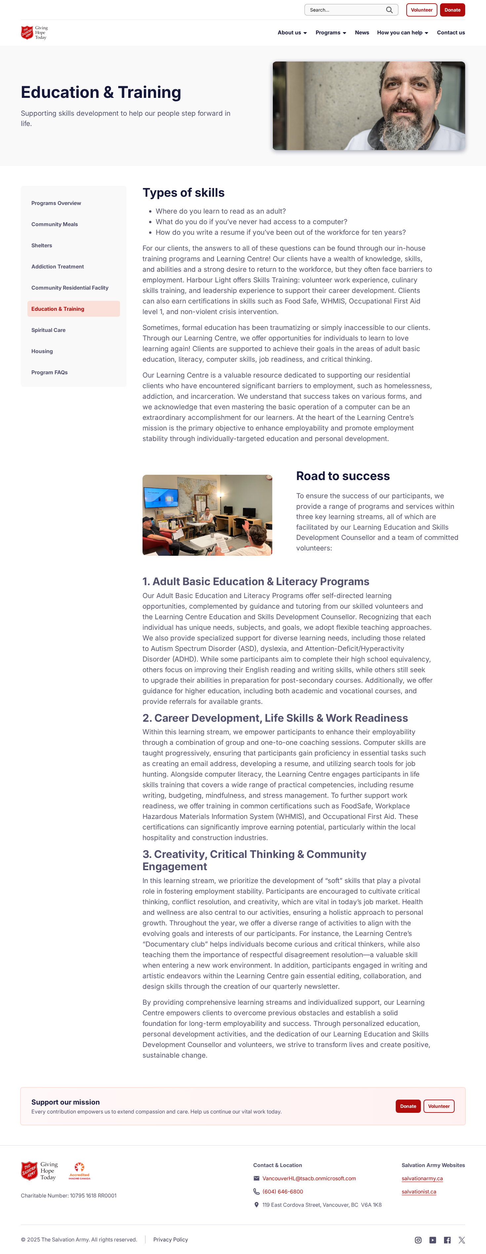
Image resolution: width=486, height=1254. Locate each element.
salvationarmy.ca (422, 1178)
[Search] (390, 10)
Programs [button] (329, 32)
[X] (462, 1239)
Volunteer (422, 10)
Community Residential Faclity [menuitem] (69, 287)
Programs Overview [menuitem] (56, 203)
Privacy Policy (170, 1239)
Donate (453, 10)
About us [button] (290, 32)
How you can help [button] (400, 32)
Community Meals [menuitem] (54, 224)
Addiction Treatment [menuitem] (57, 266)
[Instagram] (418, 1239)
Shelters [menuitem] (41, 245)
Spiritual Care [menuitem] (48, 330)
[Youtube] (432, 1239)
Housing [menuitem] (42, 351)
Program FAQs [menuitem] (49, 372)
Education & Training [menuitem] (57, 308)
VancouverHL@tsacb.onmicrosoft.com (309, 1178)
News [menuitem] (362, 32)
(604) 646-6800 (283, 1191)
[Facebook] (447, 1239)
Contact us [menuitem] (451, 32)
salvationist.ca (419, 1191)
